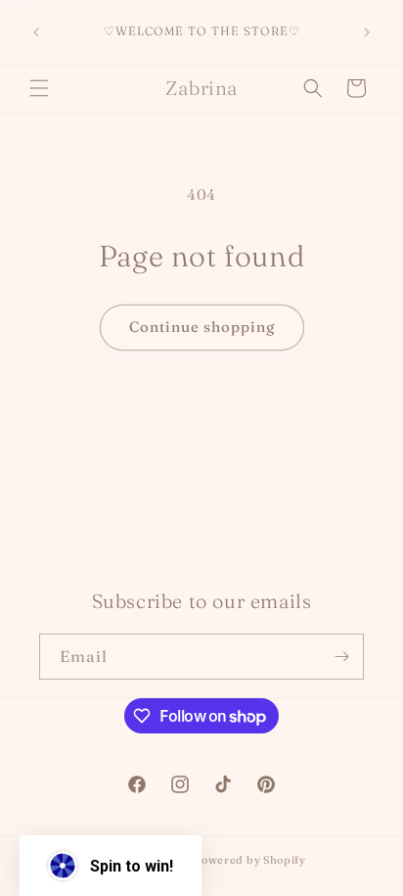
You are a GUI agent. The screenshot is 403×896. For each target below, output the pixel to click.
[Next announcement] (366, 32)
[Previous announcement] (36, 32)
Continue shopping (202, 326)
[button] (39, 88)
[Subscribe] (341, 657)
